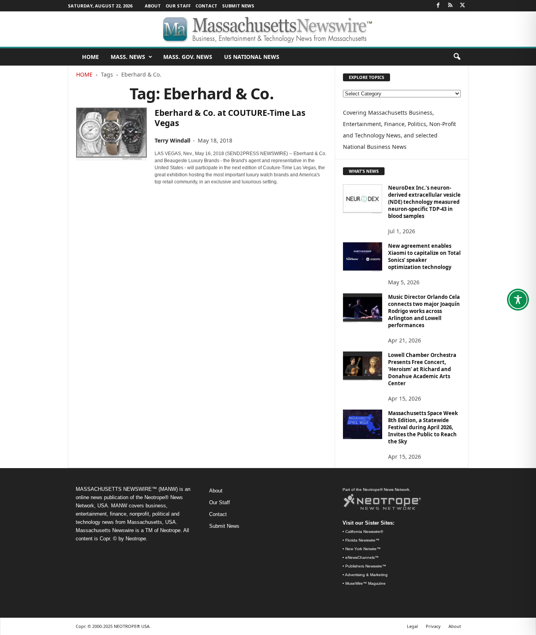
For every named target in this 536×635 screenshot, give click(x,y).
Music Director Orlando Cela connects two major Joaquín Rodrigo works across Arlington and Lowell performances (424, 311)
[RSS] (450, 5)
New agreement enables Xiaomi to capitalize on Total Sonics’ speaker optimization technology (424, 256)
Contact (206, 6)
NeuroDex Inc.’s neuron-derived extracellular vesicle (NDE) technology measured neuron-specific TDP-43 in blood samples (424, 202)
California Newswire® (364, 531)
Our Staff (178, 6)
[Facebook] (438, 5)
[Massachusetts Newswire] (268, 29)
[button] (456, 57)
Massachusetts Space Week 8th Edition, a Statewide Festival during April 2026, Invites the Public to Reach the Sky (423, 427)
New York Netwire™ (363, 549)
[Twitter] (462, 5)
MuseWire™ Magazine (365, 583)
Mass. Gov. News (187, 56)
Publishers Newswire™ (365, 566)
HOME (90, 56)
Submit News (238, 6)
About (153, 6)
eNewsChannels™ (362, 557)
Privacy (433, 626)
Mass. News (128, 56)
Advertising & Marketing (366, 575)
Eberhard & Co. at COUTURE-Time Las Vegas (230, 117)
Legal (412, 626)
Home (84, 74)
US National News (251, 56)
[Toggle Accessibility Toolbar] (518, 299)
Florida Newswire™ (362, 540)
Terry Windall (172, 140)
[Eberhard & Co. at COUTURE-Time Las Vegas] (111, 134)
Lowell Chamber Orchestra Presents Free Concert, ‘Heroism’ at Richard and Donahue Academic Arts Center (422, 369)
